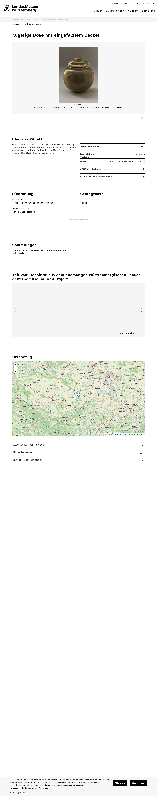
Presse (115, 3)
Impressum (15, 788)
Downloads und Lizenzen (29, 445)
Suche (124, 3)
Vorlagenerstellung (20, 208)
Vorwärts (141, 310)
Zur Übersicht (128, 333)
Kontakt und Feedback (27, 460)
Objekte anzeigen (78, 220)
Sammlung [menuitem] (148, 11)
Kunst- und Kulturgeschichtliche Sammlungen (41, 250)
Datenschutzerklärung (73, 785)
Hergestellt (17, 199)
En (154, 3)
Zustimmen (138, 783)
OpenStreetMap (127, 434)
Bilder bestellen (23, 452)
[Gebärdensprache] (148, 3)
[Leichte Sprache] (142, 3)
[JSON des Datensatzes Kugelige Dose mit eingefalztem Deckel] (144, 169)
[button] (78, 396)
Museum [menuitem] (133, 11)
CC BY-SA (118, 107)
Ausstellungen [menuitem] (115, 11)
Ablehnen (120, 783)
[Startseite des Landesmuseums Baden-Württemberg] (22, 10)
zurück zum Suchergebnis (28, 24)
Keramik (19, 253)
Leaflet (111, 434)
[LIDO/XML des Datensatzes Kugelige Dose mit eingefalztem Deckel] (144, 176)
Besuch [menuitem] (98, 11)
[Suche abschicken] (137, 3)
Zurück (15, 310)
